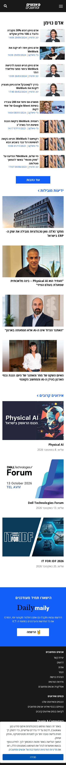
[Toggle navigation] (60, 6)
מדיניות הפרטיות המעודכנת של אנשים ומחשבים (33, 749)
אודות (61, 667)
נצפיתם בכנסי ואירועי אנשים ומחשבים (46, 706)
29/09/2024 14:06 (17, 37)
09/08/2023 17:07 (17, 166)
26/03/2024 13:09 (17, 76)
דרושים (60, 662)
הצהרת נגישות (57, 677)
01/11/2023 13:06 (17, 145)
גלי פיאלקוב (33, 55)
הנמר (61, 672)
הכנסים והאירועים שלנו (53, 701)
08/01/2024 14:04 (17, 112)
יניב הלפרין (33, 37)
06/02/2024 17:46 (17, 91)
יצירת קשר (59, 657)
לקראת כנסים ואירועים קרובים (50, 711)
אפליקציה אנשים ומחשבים (51, 686)
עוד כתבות (33, 180)
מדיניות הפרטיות (56, 681)
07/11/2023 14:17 (17, 128)
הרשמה (31, 632)
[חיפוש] (5, 6)
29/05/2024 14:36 (17, 54)
